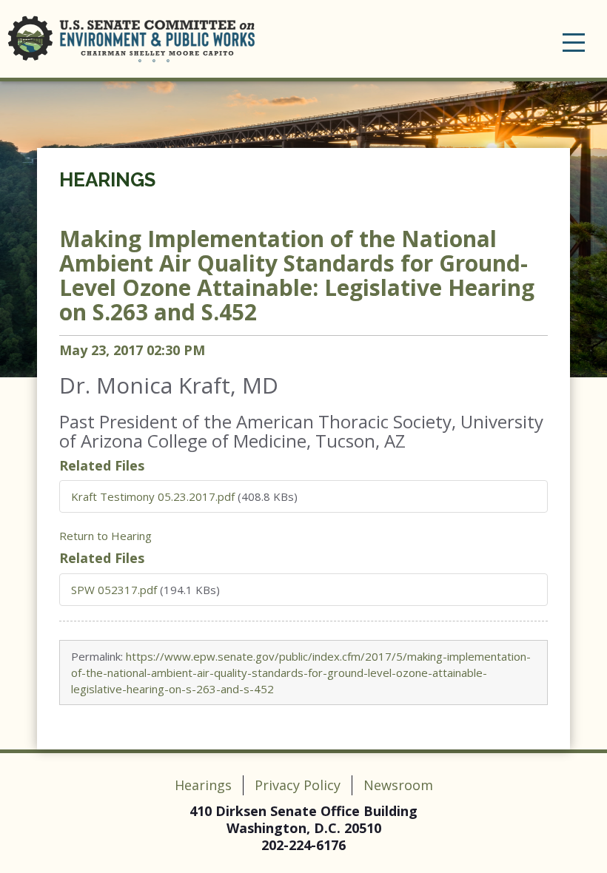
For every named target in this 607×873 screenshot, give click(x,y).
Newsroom (398, 785)
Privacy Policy (298, 785)
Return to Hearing (105, 535)
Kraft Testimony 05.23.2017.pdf (153, 496)
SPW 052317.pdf (114, 589)
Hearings (107, 180)
